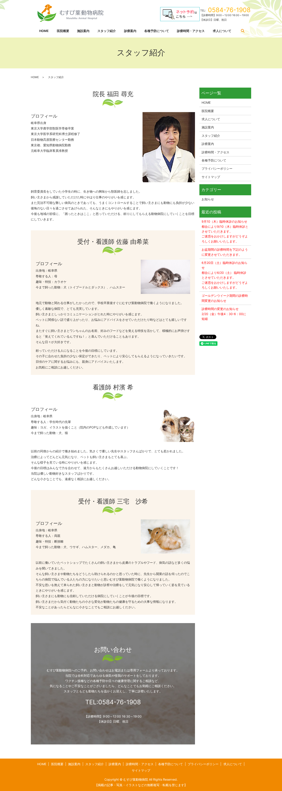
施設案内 (83, 31)
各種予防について (156, 31)
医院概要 (63, 31)
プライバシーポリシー (217, 168)
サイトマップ (211, 177)
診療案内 (130, 31)
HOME (44, 31)
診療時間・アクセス (191, 31)
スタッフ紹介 (106, 31)
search (242, 30)
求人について (222, 31)
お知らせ (208, 199)
